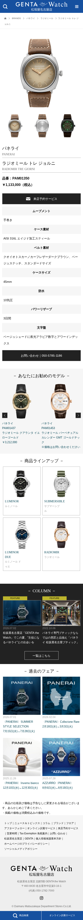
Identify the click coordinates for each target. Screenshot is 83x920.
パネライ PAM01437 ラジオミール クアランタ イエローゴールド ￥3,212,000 (21, 433)
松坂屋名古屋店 (13, 838)
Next (78, 415)
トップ (8, 823)
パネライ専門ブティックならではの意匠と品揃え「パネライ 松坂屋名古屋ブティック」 (60, 635)
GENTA (29, 838)
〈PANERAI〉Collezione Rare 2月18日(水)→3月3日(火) (60, 722)
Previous (4, 415)
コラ (45, 823)
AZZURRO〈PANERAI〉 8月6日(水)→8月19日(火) (57, 783)
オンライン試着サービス (62, 915)
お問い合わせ (57, 833)
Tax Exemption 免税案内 (33, 833)
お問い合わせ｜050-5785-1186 (41, 355)
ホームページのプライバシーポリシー (26, 843)
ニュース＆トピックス (27, 823)
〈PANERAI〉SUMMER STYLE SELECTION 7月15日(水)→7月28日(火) (19, 724)
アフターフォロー (14, 828)
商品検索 (24, 915)
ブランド (58, 823)
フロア (70, 823)
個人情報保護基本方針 (48, 838)
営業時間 (12, 833)
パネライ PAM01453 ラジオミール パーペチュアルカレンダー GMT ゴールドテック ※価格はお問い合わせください (61, 435)
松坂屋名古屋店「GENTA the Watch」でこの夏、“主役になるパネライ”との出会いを (21, 635)
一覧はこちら (41, 655)
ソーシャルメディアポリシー (20, 848)
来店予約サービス (45, 198)
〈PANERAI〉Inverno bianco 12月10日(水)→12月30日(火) (21, 783)
